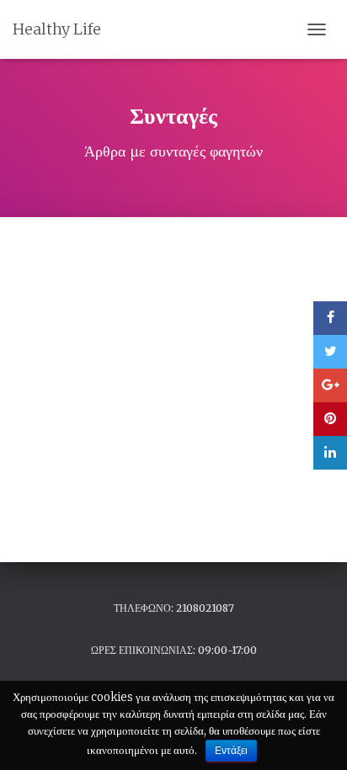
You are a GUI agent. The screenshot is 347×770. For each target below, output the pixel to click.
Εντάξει (231, 751)
